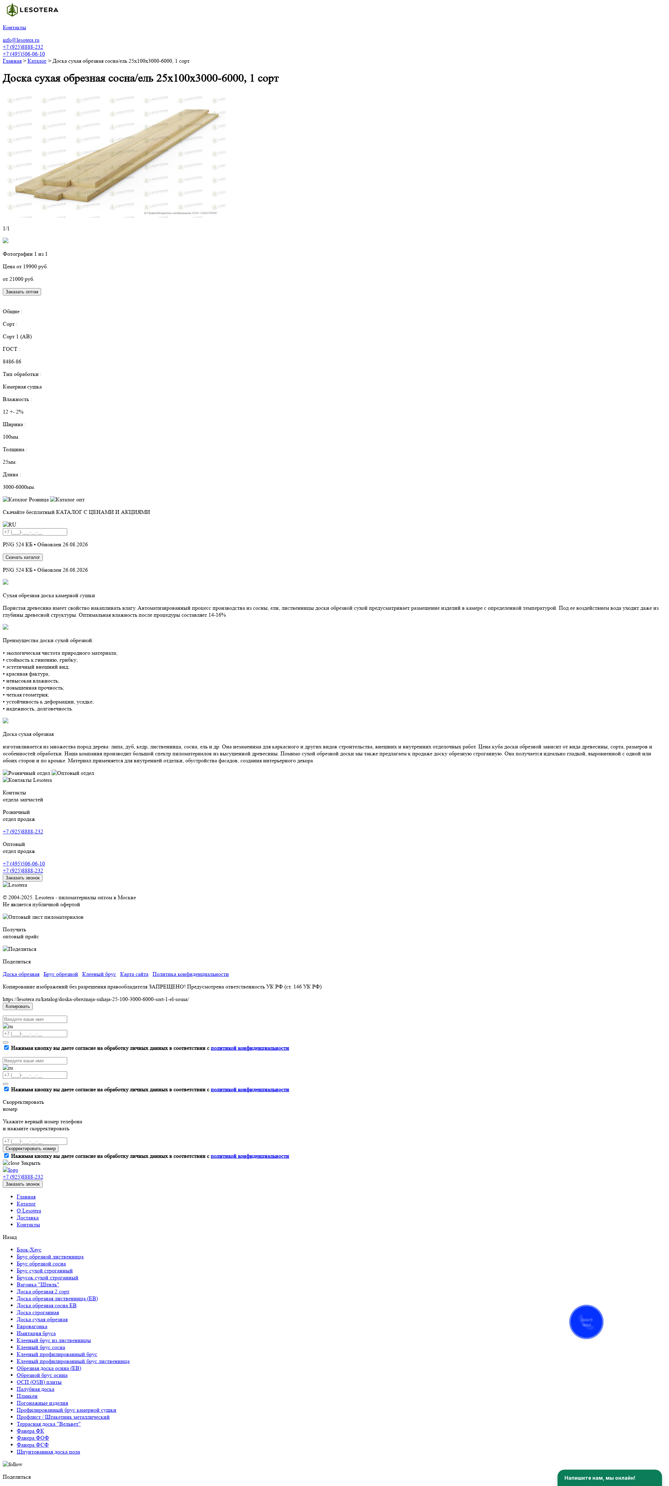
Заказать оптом (22, 291)
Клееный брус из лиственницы (54, 1340)
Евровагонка (32, 1326)
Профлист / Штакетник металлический (63, 1417)
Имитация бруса (36, 1333)
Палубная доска (35, 1389)
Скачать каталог (23, 557)
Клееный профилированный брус (57, 1354)
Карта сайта (134, 974)
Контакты (28, 1224)
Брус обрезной (61, 974)
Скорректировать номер (31, 1148)
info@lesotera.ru (21, 40)
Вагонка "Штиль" (38, 1284)
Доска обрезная (21, 974)
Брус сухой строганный (45, 1270)
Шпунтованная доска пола (48, 1451)
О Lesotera (29, 1210)
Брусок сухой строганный (47, 1277)
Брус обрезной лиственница (50, 1256)
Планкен (27, 1396)
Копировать (18, 1006)
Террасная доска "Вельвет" (49, 1423)
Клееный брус (99, 974)
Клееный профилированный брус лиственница (73, 1361)
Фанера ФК (30, 1430)
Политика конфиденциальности (191, 974)
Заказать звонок (23, 877)
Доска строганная (38, 1312)
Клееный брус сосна (41, 1347)
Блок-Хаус (29, 1249)
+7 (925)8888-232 (23, 47)
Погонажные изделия (42, 1403)
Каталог (26, 1203)
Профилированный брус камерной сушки (66, 1410)
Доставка (28, 1217)
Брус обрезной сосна (41, 1263)
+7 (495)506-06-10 (24, 54)
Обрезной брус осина (42, 1375)
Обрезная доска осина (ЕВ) (49, 1368)
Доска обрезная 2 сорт (43, 1291)
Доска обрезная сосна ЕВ (47, 1305)
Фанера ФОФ (33, 1437)
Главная (26, 1196)
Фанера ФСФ (33, 1444)
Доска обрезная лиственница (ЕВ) (57, 1298)
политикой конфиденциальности (250, 1048)
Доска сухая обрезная (42, 1319)
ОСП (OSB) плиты (39, 1382)
